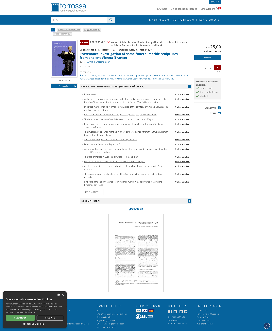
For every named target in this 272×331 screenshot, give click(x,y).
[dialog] (35, 309)
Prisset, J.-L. (108, 49)
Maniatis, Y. (146, 49)
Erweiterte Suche (159, 19)
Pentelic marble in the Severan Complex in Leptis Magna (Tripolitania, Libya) (120, 114)
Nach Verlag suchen (209, 19)
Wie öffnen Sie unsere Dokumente (112, 314)
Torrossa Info (202, 310)
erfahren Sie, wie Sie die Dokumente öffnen (136, 45)
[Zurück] (53, 30)
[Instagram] (186, 312)
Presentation (90, 94)
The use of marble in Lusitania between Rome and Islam (111, 156)
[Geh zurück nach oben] (267, 326)
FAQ (99, 310)
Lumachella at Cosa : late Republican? (102, 144)
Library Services (203, 320)
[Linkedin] (180, 312)
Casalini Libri (173, 320)
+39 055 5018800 (108, 327)
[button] (213, 108)
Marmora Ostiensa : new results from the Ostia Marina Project (114, 161)
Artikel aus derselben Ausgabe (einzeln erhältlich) (112, 86)
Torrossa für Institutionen (208, 314)
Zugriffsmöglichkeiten (106, 320)
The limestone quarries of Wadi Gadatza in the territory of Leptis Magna (118, 119)
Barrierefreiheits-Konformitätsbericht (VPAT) (70, 323)
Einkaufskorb (210, 8)
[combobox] (83, 20)
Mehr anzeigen (92, 192)
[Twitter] (175, 312)
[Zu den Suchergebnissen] (111, 20)
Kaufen (207, 57)
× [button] (63, 295)
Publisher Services (204, 323)
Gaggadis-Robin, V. (90, 49)
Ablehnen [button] (50, 318)
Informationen (90, 201)
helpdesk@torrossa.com (113, 323)
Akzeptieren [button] (20, 318)
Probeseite (63, 86)
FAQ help (162, 8)
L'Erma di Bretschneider (98, 61)
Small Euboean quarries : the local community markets (110, 139)
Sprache (215, 2)
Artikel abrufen (182, 94)
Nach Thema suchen (183, 19)
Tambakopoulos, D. (127, 49)
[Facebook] (170, 312)
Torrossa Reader (104, 317)
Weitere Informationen (26, 312)
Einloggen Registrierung (184, 8)
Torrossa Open (203, 317)
